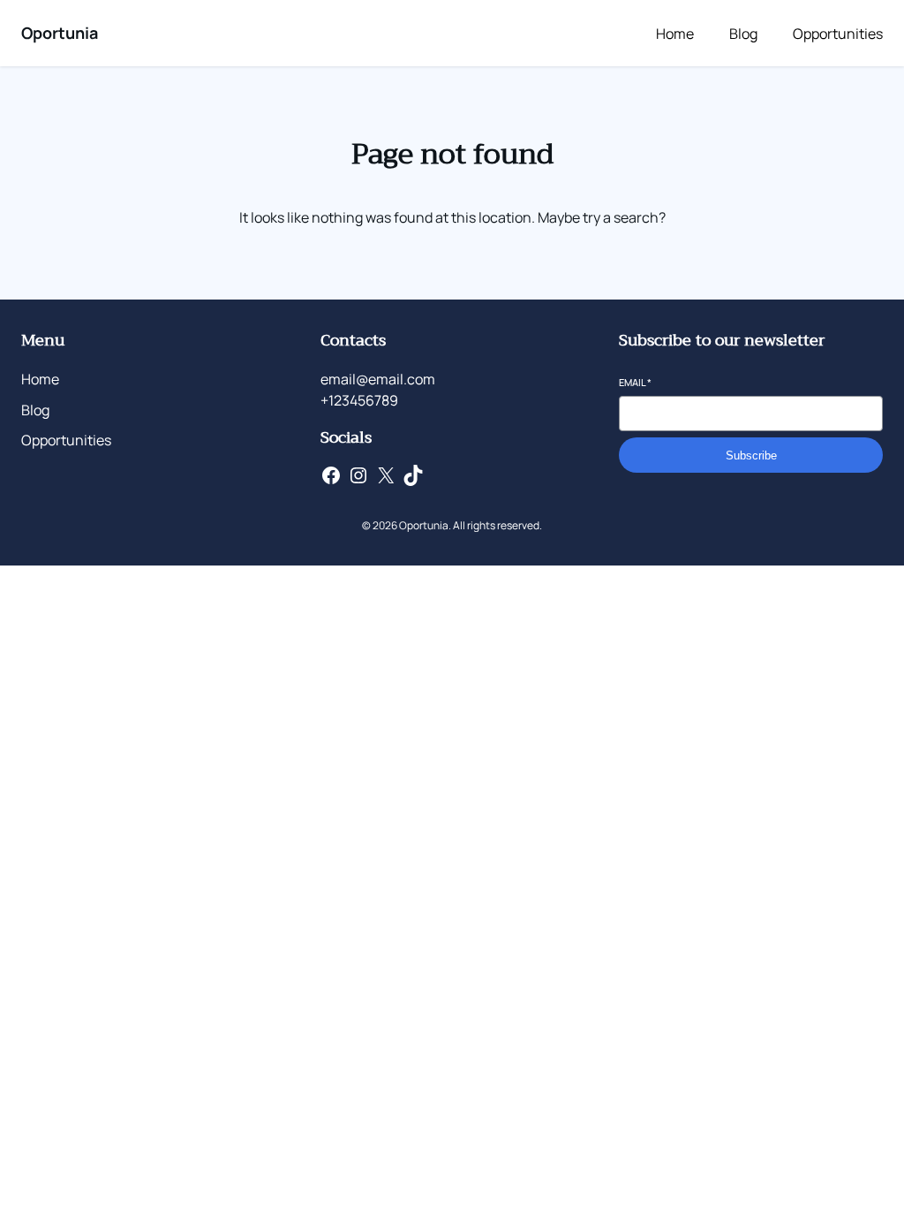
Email (635, 382)
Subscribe (751, 455)
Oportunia (59, 32)
